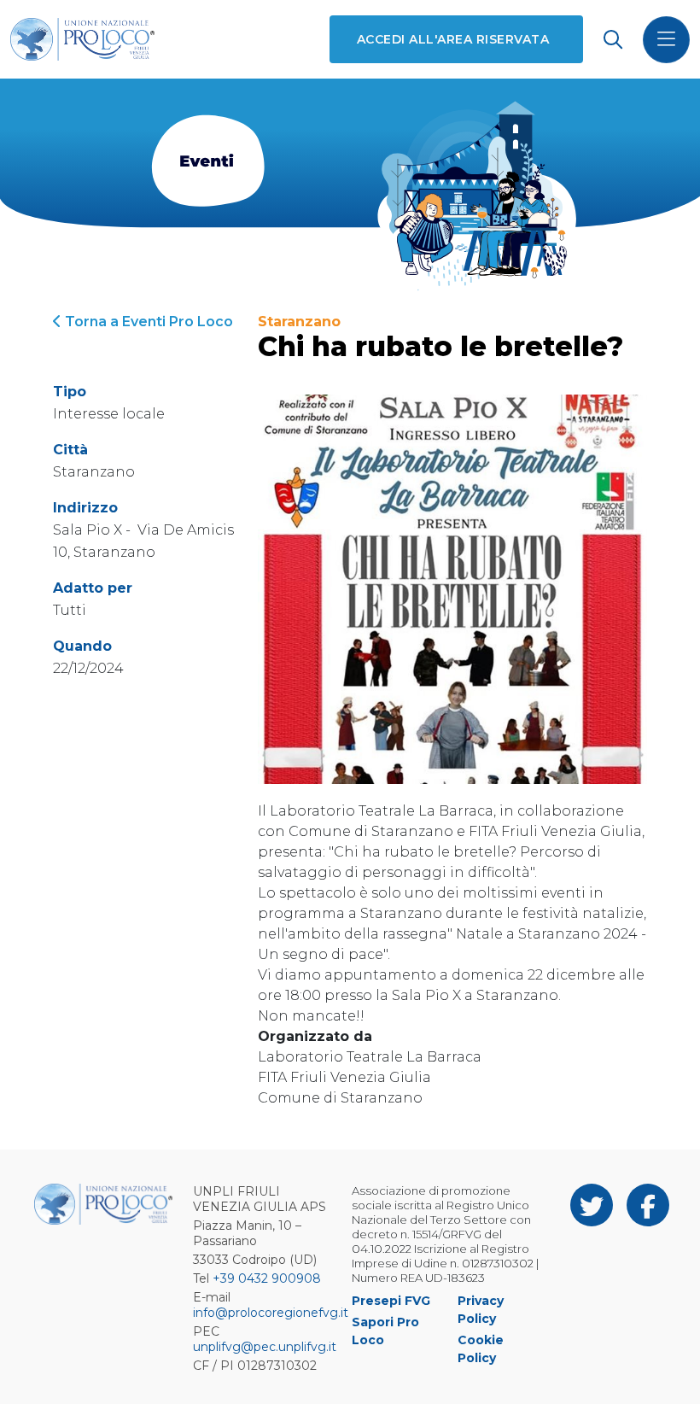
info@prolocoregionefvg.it (270, 1312)
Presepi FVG (391, 1300)
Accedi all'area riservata (453, 39)
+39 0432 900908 (267, 1278)
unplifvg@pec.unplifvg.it (264, 1346)
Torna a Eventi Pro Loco (147, 321)
